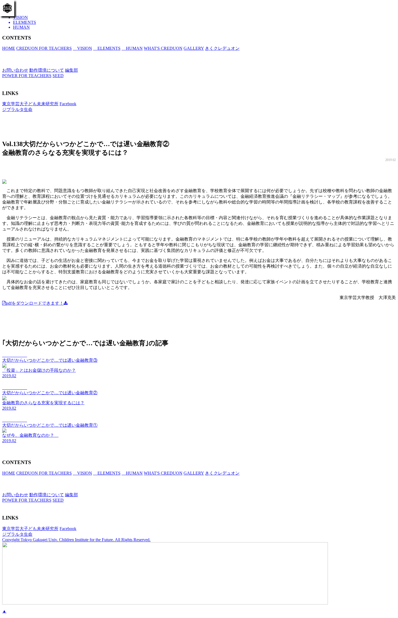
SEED (58, 75)
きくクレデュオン (222, 48)
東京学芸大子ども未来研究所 (30, 103)
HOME (8, 48)
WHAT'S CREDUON (163, 48)
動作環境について (46, 70)
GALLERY (194, 48)
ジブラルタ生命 (17, 109)
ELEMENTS (106, 48)
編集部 (71, 70)
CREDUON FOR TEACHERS (44, 48)
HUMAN (132, 48)
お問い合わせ (15, 70)
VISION (82, 48)
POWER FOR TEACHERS (26, 75)
